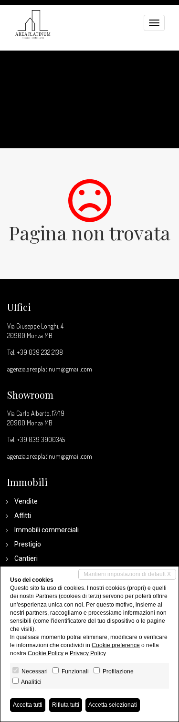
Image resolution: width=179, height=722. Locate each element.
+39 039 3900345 (41, 439)
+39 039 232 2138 (40, 352)
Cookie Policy (45, 653)
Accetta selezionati (112, 704)
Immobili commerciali (46, 530)
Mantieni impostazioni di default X (127, 574)
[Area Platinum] (33, 23)
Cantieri (26, 558)
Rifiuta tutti (65, 704)
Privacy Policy (87, 653)
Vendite (26, 501)
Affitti (22, 515)
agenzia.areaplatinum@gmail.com (49, 369)
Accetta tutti (27, 704)
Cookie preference (116, 645)
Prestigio (27, 544)
